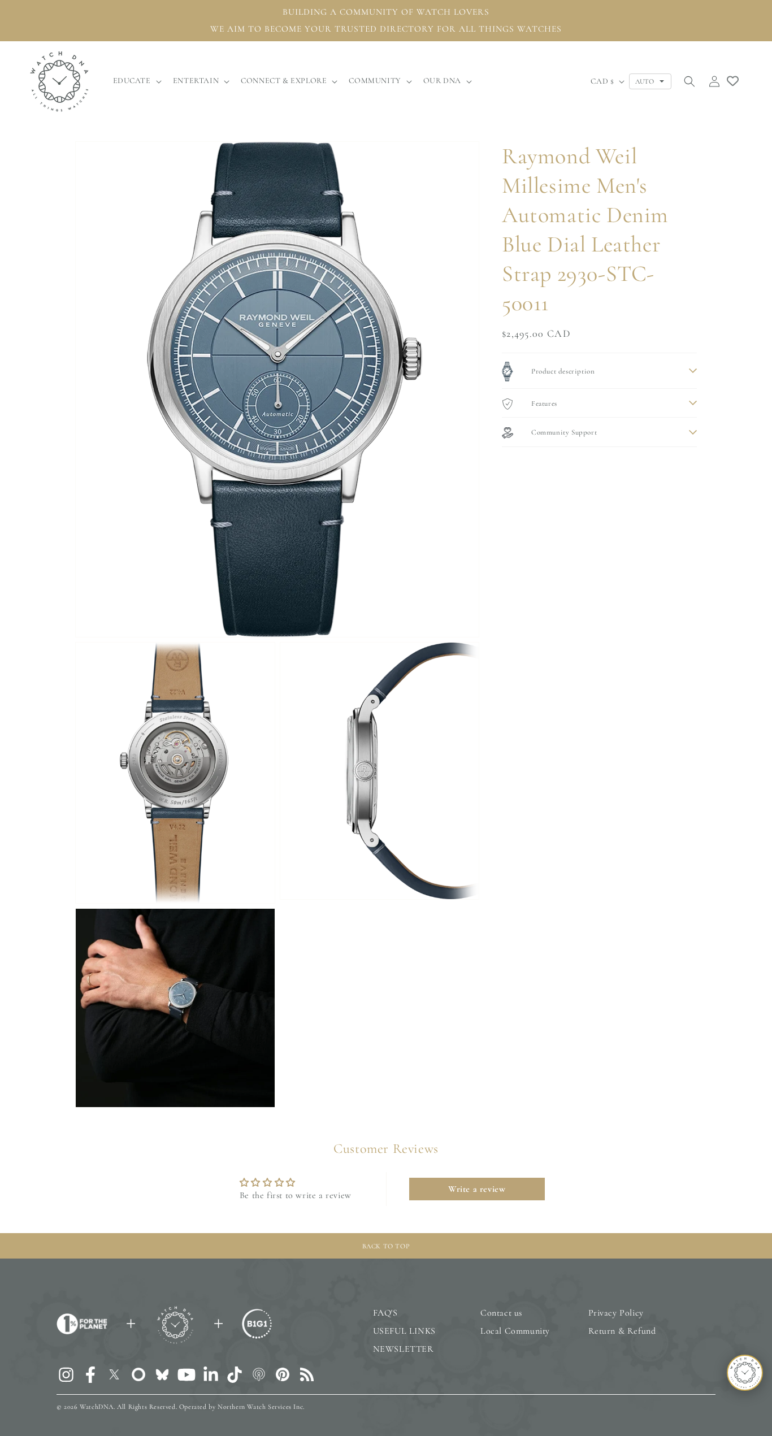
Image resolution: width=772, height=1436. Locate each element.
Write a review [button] (476, 1189)
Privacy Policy (616, 1312)
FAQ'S (385, 1312)
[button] (136, 81)
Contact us (501, 1312)
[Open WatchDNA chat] (745, 1373)
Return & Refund (622, 1331)
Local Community (515, 1331)
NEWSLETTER (403, 1349)
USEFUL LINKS (404, 1331)
